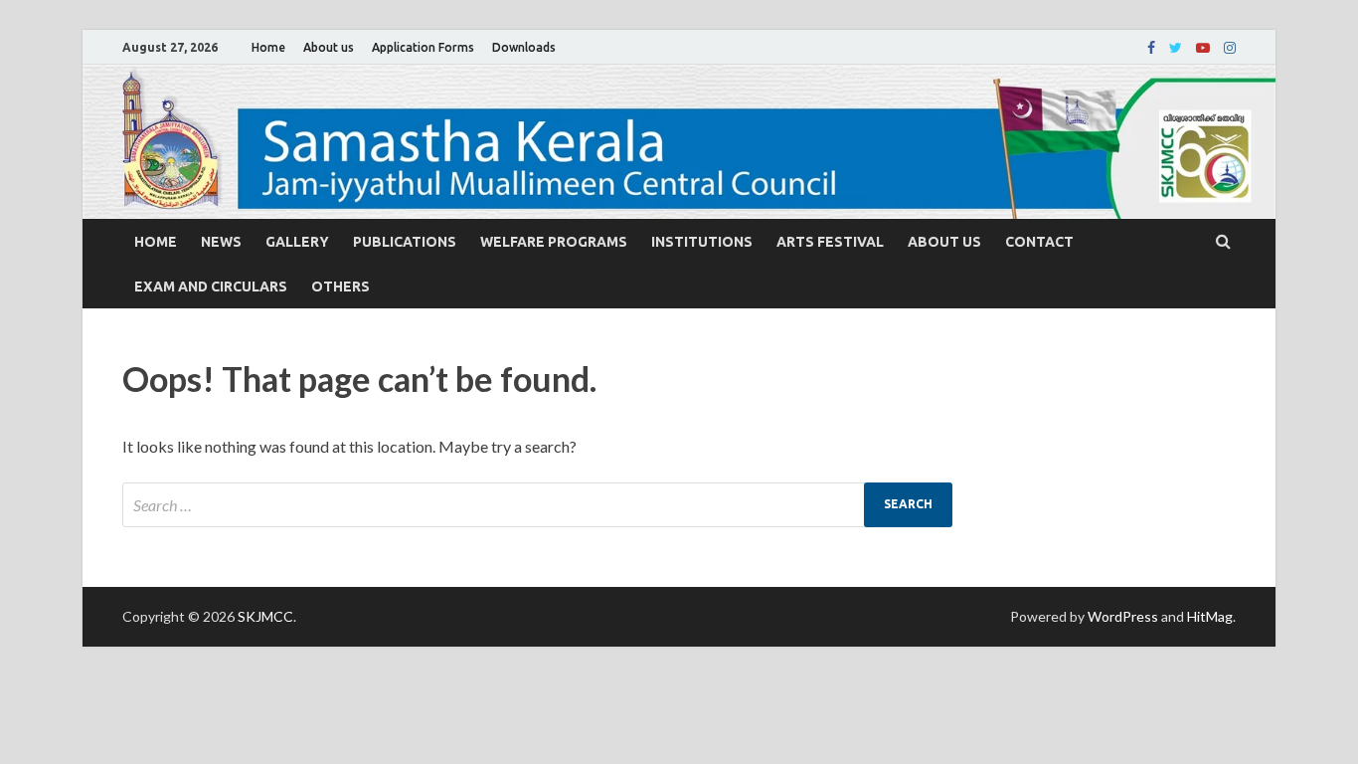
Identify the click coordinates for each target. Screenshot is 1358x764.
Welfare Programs (553, 242)
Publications (404, 242)
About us (328, 47)
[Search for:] (537, 504)
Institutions (702, 242)
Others (340, 286)
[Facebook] (1151, 48)
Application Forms (423, 47)
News (221, 242)
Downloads (524, 47)
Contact (1039, 242)
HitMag (1210, 616)
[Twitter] (1175, 48)
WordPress (1123, 616)
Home (268, 47)
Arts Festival (830, 242)
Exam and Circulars (210, 286)
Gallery (297, 242)
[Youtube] (1203, 48)
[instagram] (1230, 48)
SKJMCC (265, 616)
